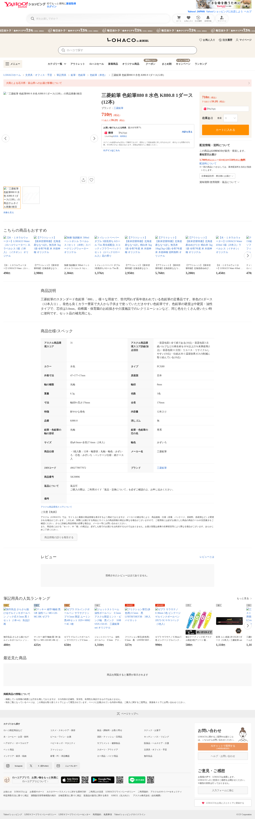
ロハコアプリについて (34, 781)
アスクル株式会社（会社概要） (147, 795)
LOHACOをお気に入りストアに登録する (225, 803)
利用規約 (97, 814)
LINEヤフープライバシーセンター (74, 814)
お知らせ (7, 791)
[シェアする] (83, 180)
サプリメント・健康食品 (108, 743)
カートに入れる (225, 129)
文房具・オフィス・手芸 (38, 75)
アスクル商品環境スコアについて (56, 507)
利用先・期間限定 (120, 136)
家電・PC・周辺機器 (60, 756)
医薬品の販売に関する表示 (96, 795)
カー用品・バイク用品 (107, 756)
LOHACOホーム (12, 75)
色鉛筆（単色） (98, 75)
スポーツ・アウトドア (107, 750)
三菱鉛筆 (118, 108)
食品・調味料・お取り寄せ (109, 730)
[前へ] (5, 138)
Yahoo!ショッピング (12, 814)
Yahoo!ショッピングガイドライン (129, 814)
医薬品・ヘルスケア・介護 (156, 743)
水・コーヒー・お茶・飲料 (15, 737)
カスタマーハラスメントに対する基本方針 (66, 791)
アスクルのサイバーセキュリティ (166, 791)
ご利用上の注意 (96, 791)
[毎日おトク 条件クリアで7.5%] (127, 30)
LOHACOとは (20, 791)
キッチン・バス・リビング (156, 737)
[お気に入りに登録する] (91, 180)
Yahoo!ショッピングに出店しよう (224, 11)
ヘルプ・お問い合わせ (223, 756)
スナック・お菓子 (152, 730)
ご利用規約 (143, 791)
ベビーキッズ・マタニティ (62, 743)
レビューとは (207, 557)
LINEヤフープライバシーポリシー (40, 814)
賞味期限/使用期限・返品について (218, 182)
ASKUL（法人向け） (121, 795)
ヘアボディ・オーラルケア (15, 743)
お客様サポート (37, 791)
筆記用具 (61, 75)
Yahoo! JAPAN (196, 11)
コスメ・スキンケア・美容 (62, 730)
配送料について (207, 163)
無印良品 (148, 756)
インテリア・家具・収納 (14, 756)
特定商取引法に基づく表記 (15, 795)
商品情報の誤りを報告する (59, 537)
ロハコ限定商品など (12, 730)
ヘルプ (248, 11)
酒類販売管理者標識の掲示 (43, 795)
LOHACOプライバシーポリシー (120, 791)
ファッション (56, 750)
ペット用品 (8, 750)
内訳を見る (187, 132)
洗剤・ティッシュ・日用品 (109, 737)
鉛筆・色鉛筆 (78, 75)
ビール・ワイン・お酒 (60, 737)
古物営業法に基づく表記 (69, 795)
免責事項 (108, 814)
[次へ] (94, 138)
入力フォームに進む (223, 790)
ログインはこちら (111, 150)
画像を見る (8, 212)
